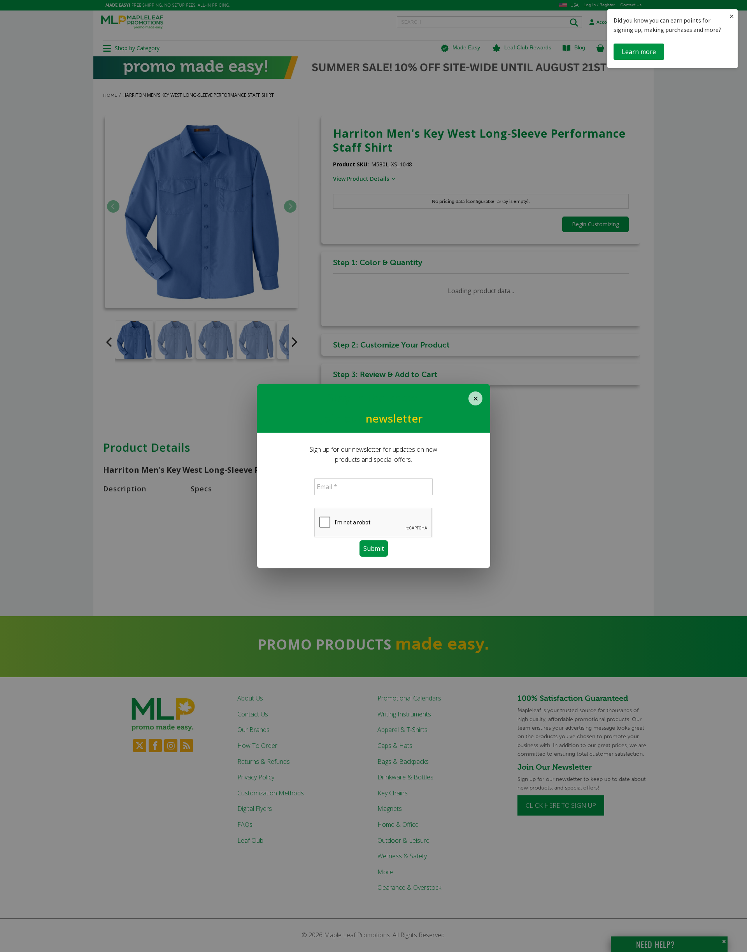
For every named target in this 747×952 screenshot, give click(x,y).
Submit (373, 548)
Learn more (639, 51)
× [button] (731, 16)
